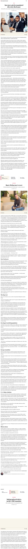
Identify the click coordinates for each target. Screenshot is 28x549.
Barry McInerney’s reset (4, 178)
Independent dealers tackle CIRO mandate (13, 178)
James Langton (3, 34)
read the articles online (14, 38)
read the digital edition (6, 38)
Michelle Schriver (3, 528)
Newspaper (14, 183)
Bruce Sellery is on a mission (22, 178)
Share (25, 34)
